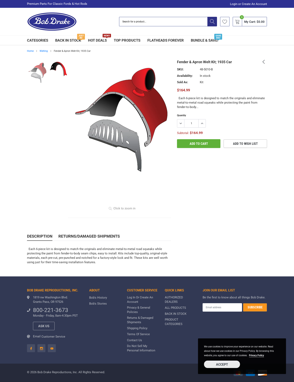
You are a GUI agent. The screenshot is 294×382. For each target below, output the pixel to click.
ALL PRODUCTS (175, 308)
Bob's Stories (98, 303)
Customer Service (53, 336)
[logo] (52, 22)
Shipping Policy (137, 328)
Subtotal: (183, 133)
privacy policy (256, 355)
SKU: (180, 69)
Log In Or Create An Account (140, 300)
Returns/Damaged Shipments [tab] (89, 236)
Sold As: (182, 82)
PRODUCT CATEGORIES (173, 322)
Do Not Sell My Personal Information (141, 348)
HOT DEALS (97, 40)
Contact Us (134, 340)
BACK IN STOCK (68, 40)
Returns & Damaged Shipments (140, 320)
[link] (225, 21)
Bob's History (98, 297)
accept (222, 364)
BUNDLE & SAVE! (204, 40)
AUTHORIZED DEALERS (174, 300)
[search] (212, 21)
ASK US (43, 326)
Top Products (127, 40)
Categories (37, 40)
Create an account (254, 4)
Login (233, 4)
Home (30, 51)
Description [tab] (39, 236)
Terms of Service (138, 334)
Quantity (181, 115)
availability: (185, 76)
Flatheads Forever (165, 40)
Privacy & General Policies (138, 310)
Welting (44, 51)
